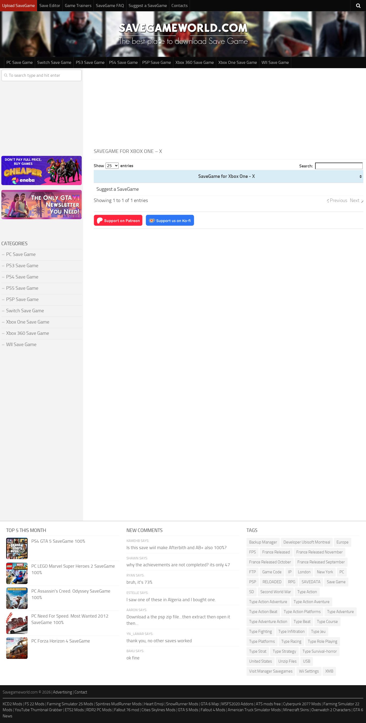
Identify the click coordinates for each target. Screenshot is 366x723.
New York (325, 572)
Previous (338, 200)
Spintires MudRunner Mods (119, 704)
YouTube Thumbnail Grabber (38, 709)
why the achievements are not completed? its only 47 (178, 564)
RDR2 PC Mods (99, 709)
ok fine (133, 657)
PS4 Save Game (123, 62)
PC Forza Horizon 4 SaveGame (60, 641)
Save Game (336, 581)
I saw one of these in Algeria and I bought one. (171, 599)
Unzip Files (287, 661)
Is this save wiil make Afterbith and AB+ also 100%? (176, 547)
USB (306, 661)
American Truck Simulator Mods (254, 709)
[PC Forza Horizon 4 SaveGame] (17, 648)
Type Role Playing (322, 641)
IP (290, 572)
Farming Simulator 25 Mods (70, 704)
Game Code (272, 572)
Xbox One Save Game (237, 62)
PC (341, 572)
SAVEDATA (311, 581)
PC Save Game (19, 62)
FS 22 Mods (34, 704)
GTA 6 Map (210, 704)
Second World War (275, 591)
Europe (343, 542)
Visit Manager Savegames (271, 671)
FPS (252, 552)
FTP (252, 572)
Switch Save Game (54, 62)
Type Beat (302, 621)
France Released (276, 552)
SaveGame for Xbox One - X (226, 176)
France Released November (319, 552)
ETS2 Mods (74, 709)
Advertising (62, 692)
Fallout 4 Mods (213, 709)
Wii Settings (309, 671)
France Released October (270, 562)
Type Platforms (262, 641)
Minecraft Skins (296, 709)
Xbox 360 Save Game (194, 62)
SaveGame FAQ (110, 5)
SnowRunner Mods (182, 704)
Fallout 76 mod (126, 709)
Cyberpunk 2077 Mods (302, 704)
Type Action (307, 591)
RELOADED (272, 581)
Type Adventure (340, 611)
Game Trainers (78, 5)
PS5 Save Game (22, 288)
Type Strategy (284, 651)
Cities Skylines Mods (158, 709)
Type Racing (291, 641)
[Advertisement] (228, 105)
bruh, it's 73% (139, 582)
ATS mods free (268, 704)
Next (354, 200)
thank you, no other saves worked (159, 640)
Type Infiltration (291, 631)
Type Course (327, 621)
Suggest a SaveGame (148, 5)
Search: (306, 165)
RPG (291, 581)
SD (251, 591)
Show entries (113, 165)
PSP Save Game (156, 62)
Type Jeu (318, 631)
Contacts (179, 5)
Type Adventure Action (268, 621)
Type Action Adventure (268, 601)
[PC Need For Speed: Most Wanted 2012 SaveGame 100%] (17, 623)
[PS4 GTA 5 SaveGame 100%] (17, 548)
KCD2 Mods (12, 704)
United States (260, 661)
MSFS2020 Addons (237, 704)
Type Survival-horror (319, 651)
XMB (329, 671)
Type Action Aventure (312, 601)
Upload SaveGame (18, 5)
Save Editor (49, 5)
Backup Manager (263, 542)
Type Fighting (260, 631)
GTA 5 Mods (188, 709)
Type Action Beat (263, 611)
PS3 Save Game (90, 62)
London (304, 572)
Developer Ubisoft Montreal (306, 542)
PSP (252, 581)
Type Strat (257, 651)
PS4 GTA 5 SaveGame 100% (58, 541)
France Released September (321, 562)
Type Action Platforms (302, 611)
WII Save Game (275, 62)
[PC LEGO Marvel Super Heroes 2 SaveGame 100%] (17, 573)
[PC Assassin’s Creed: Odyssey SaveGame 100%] (17, 598)
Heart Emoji (154, 704)
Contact (80, 692)
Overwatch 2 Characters (331, 709)
